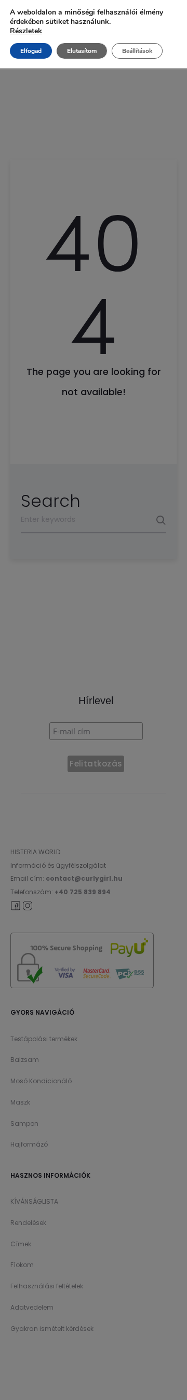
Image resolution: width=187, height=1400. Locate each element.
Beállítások (137, 51)
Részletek (26, 31)
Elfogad (31, 51)
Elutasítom (82, 51)
